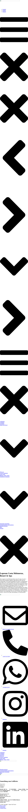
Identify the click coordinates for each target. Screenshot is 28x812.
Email (1, 785)
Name (1, 784)
